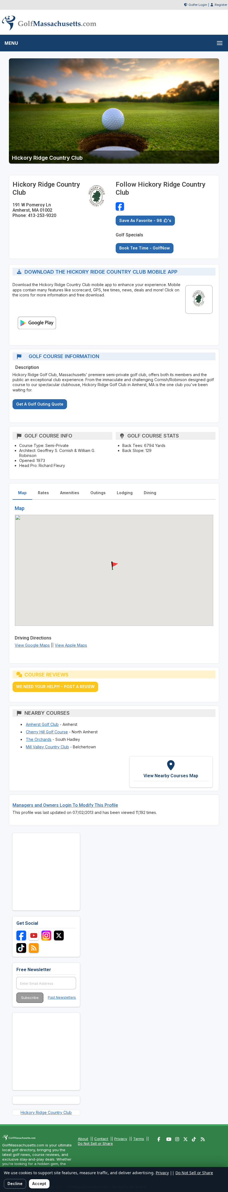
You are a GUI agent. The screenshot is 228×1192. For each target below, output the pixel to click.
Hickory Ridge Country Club (46, 1112)
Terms (138, 1138)
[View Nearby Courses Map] (171, 771)
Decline (15, 1183)
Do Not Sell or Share (95, 1143)
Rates (43, 492)
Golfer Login (198, 5)
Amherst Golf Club (42, 724)
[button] (114, 566)
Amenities (69, 492)
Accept (39, 1183)
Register (221, 5)
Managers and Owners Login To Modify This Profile (65, 805)
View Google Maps (32, 645)
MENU (11, 43)
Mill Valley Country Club (47, 746)
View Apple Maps (71, 645)
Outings (98, 492)
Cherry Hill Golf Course (47, 731)
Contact (101, 1138)
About (83, 1138)
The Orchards (38, 739)
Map (22, 492)
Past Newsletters (62, 997)
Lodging (125, 492)
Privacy (120, 1138)
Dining (150, 492)
